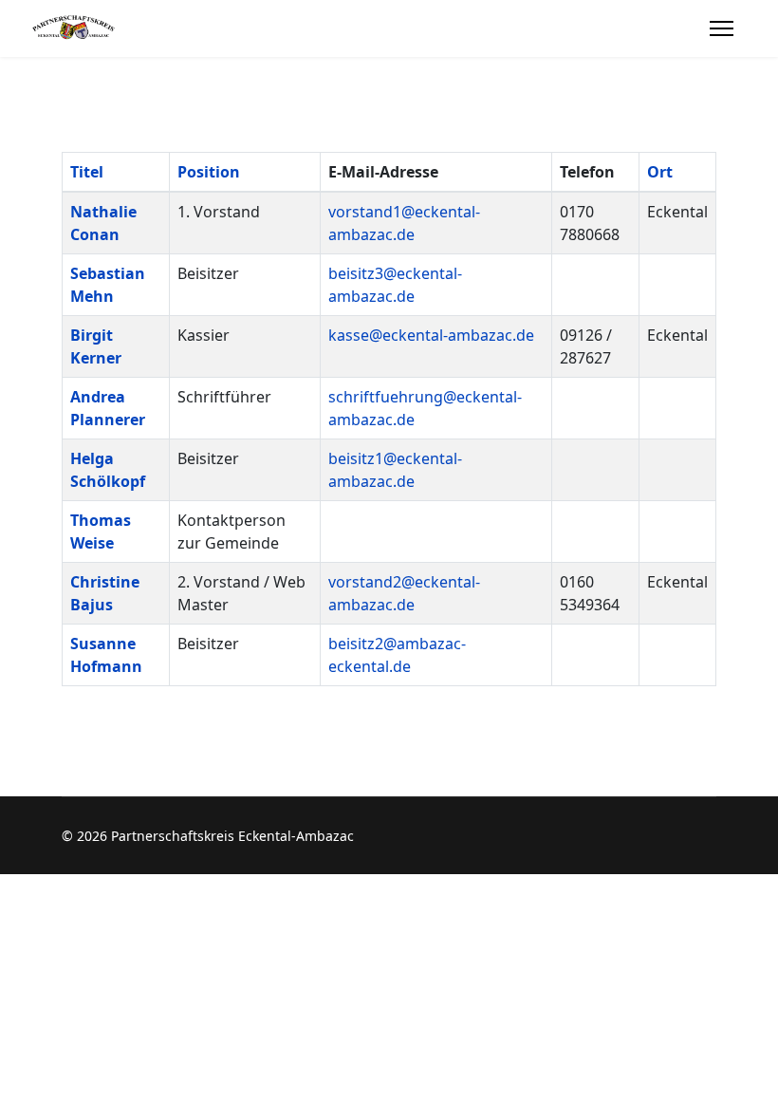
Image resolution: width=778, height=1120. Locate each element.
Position (208, 171)
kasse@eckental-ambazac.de (431, 335)
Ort (660, 171)
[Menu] (721, 28)
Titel (86, 171)
